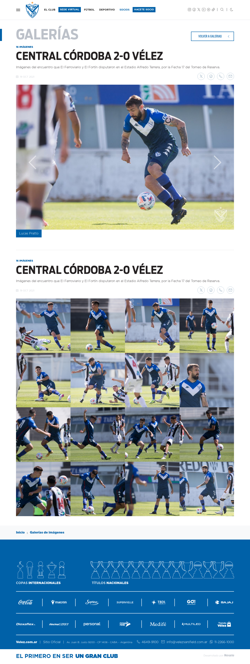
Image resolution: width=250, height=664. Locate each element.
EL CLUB (49, 10)
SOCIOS (124, 10)
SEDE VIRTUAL (69, 9)
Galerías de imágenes (47, 532)
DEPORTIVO (107, 10)
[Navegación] (18, 10)
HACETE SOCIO (144, 9)
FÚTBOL (89, 10)
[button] (201, 76)
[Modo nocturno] (228, 10)
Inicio (20, 532)
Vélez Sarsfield (32, 10)
